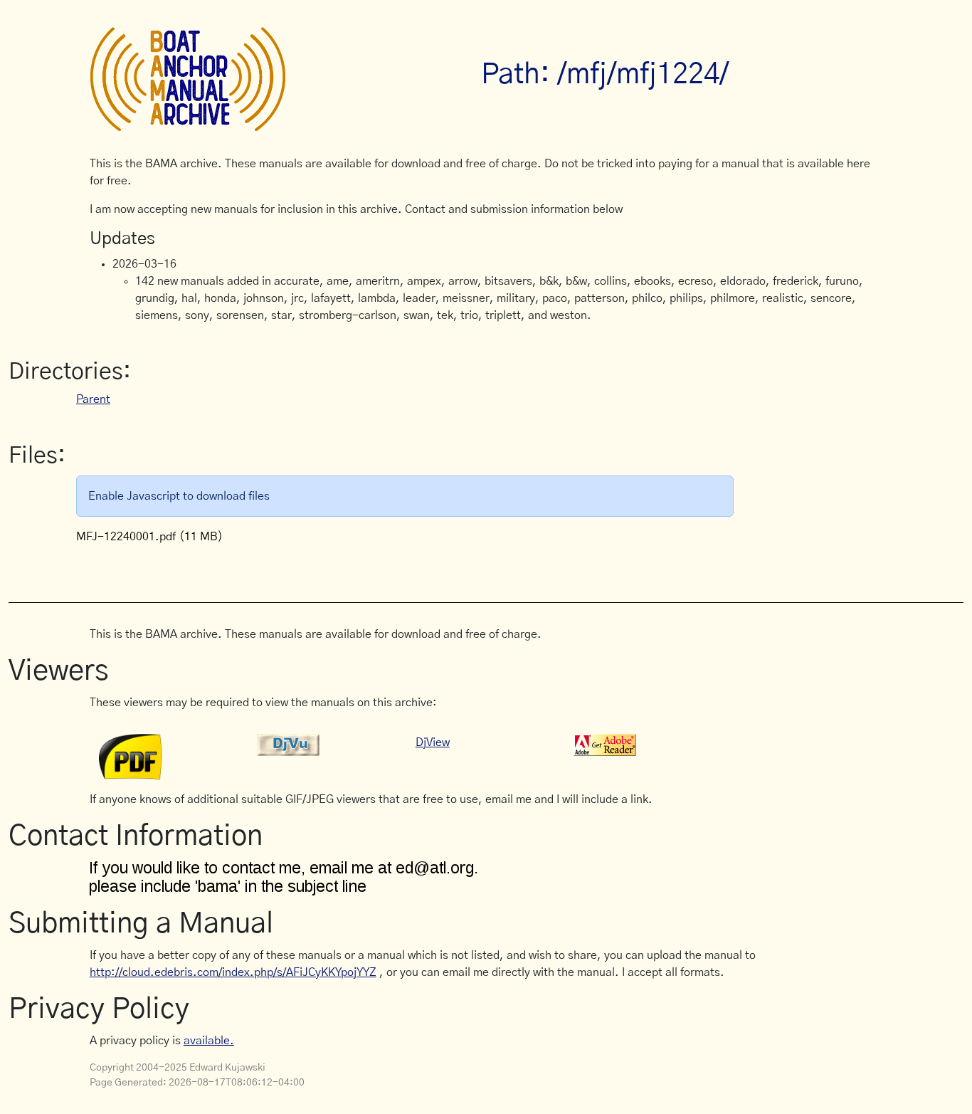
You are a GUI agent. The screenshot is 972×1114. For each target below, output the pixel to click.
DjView (433, 742)
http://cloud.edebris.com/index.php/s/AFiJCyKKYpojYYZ (233, 972)
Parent (93, 399)
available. (209, 1040)
